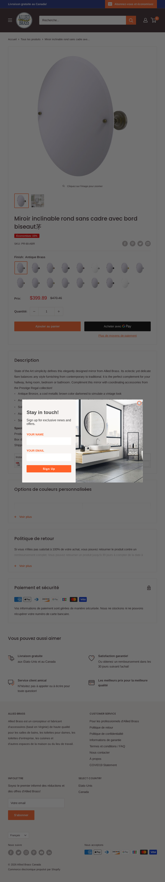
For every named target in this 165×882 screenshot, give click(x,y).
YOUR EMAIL (35, 450)
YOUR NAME (35, 434)
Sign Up (49, 468)
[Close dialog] (139, 403)
